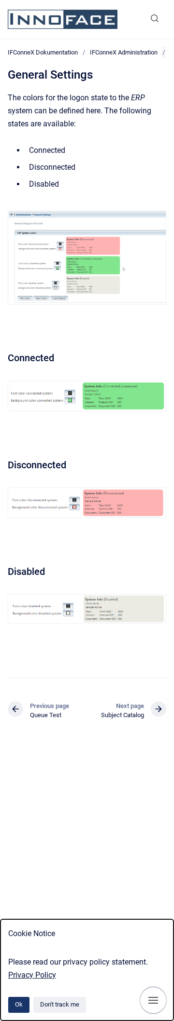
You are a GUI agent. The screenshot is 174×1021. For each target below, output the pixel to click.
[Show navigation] (153, 1000)
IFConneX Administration (124, 52)
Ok (19, 1004)
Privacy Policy (32, 975)
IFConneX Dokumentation (43, 52)
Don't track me (59, 1004)
